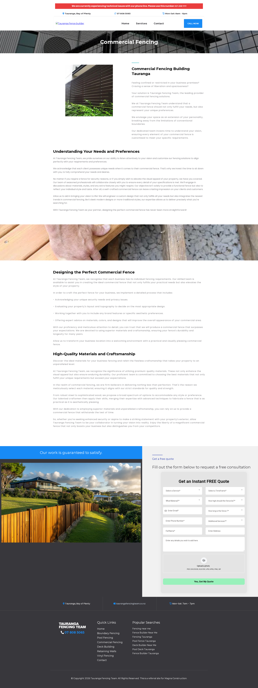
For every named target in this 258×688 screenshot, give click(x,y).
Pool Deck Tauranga (143, 649)
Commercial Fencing (110, 642)
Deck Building (105, 646)
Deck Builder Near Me (144, 645)
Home (125, 23)
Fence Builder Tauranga (145, 653)
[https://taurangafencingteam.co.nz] (70, 23)
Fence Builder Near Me (144, 632)
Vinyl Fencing (105, 655)
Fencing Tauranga (142, 637)
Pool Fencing (105, 637)
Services (141, 23)
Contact (159, 23)
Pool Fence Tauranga (144, 641)
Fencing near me (141, 628)
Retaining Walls (106, 651)
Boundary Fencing (108, 633)
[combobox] (182, 491)
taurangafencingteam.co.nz (131, 603)
